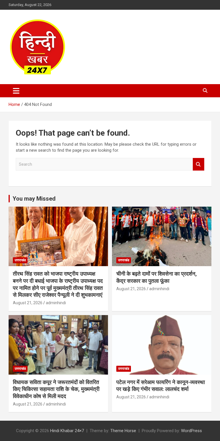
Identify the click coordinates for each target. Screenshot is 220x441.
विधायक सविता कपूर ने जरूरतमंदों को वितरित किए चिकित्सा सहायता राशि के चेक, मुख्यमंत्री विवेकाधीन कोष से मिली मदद (56, 389)
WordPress (191, 430)
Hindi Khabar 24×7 (67, 430)
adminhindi (56, 302)
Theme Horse (123, 430)
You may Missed (34, 198)
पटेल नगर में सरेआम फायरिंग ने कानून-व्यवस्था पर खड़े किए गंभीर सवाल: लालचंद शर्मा (160, 386)
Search (198, 164)
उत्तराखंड (20, 260)
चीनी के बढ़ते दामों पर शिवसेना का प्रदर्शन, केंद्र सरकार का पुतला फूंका (156, 277)
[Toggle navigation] (16, 90)
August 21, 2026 (27, 302)
